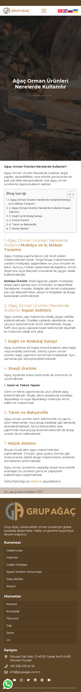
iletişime (36, 481)
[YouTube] (14, 680)
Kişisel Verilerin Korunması (24, 572)
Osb (9, 625)
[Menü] (43, 11)
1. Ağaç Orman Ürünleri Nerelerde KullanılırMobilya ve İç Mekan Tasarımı (39, 201)
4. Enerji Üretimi (19, 220)
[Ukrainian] (75, 11)
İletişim (11, 586)
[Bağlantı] (16, 10)
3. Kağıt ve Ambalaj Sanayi (25, 216)
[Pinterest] (42, 680)
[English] (65, 11)
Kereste (11, 604)
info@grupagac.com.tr (25, 672)
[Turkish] (60, 11)
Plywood (12, 618)
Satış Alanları (14, 579)
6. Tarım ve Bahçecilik (22, 224)
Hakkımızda (14, 550)
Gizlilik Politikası (16, 565)
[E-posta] (48, 680)
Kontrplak (12, 611)
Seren (10, 633)
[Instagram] (21, 680)
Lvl (8, 640)
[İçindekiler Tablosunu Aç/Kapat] (68, 194)
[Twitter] (28, 680)
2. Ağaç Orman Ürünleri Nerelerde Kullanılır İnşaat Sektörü (40, 210)
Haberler (12, 557)
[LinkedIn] (35, 680)
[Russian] (70, 11)
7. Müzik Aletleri (19, 228)
